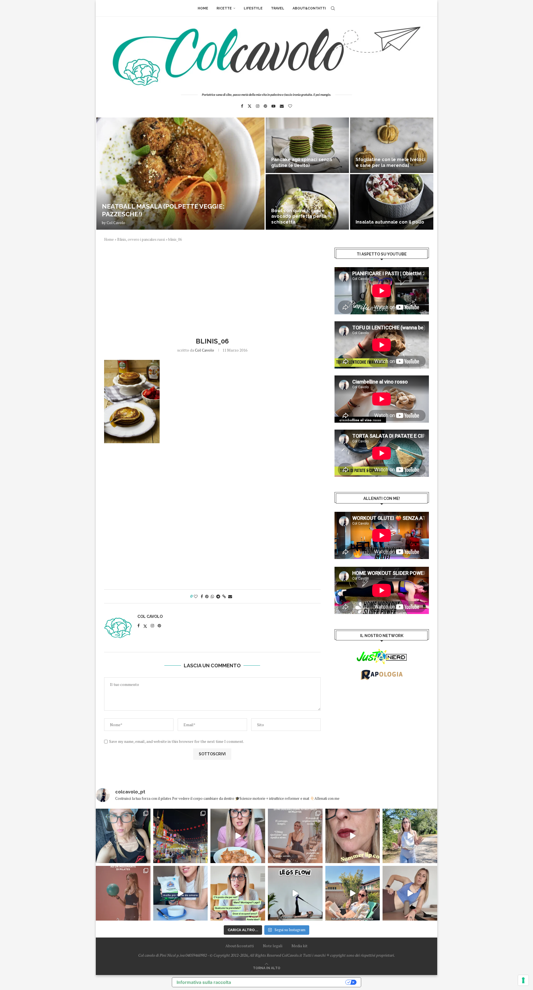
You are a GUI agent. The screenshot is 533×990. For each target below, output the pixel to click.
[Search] (333, 8)
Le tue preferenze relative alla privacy (291, 982)
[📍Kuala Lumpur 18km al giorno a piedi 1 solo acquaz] (180, 836)
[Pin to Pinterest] (206, 596)
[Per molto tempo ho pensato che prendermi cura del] (410, 836)
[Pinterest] (265, 106)
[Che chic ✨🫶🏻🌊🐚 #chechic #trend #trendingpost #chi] (123, 836)
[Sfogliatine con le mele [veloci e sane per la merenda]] (391, 145)
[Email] (282, 106)
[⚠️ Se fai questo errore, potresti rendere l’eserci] (410, 893)
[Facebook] (242, 106)
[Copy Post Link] (224, 596)
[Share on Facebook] (202, 596)
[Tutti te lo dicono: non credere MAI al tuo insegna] (123, 893)
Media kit (299, 945)
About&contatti (309, 8)
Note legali (272, 945)
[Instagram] (257, 106)
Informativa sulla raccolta (204, 982)
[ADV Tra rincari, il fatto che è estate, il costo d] (352, 893)
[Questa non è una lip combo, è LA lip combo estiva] (352, 836)
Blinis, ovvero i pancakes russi (141, 239)
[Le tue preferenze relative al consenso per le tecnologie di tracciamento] (523, 980)
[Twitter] (250, 106)
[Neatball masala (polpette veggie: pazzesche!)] (180, 173)
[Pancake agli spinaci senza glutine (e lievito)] (307, 145)
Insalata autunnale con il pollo (390, 222)
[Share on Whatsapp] (212, 596)
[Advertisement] (212, 289)
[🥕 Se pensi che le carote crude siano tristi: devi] (237, 836)
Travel (277, 8)
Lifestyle (253, 8)
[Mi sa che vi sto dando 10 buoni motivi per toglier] (295, 836)
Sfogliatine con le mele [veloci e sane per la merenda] (390, 162)
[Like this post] (196, 596)
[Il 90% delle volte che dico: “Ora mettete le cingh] (295, 893)
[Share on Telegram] (218, 596)
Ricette (224, 8)
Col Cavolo (116, 222)
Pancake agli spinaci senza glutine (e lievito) (301, 162)
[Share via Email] (230, 596)
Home (203, 8)
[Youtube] (273, 106)
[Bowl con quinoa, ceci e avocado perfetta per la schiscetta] (307, 202)
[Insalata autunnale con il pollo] (391, 202)
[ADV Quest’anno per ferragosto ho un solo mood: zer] (237, 893)
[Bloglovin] (290, 106)
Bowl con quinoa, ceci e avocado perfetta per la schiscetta (298, 216)
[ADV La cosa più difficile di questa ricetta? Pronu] (180, 893)
